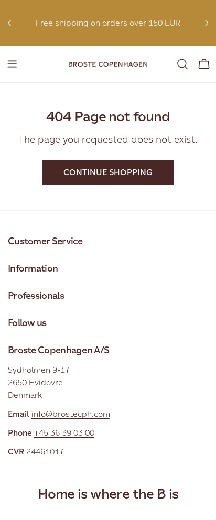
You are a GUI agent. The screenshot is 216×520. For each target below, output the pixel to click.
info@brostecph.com (70, 413)
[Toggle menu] (12, 63)
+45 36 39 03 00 (64, 432)
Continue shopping (108, 172)
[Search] (182, 63)
